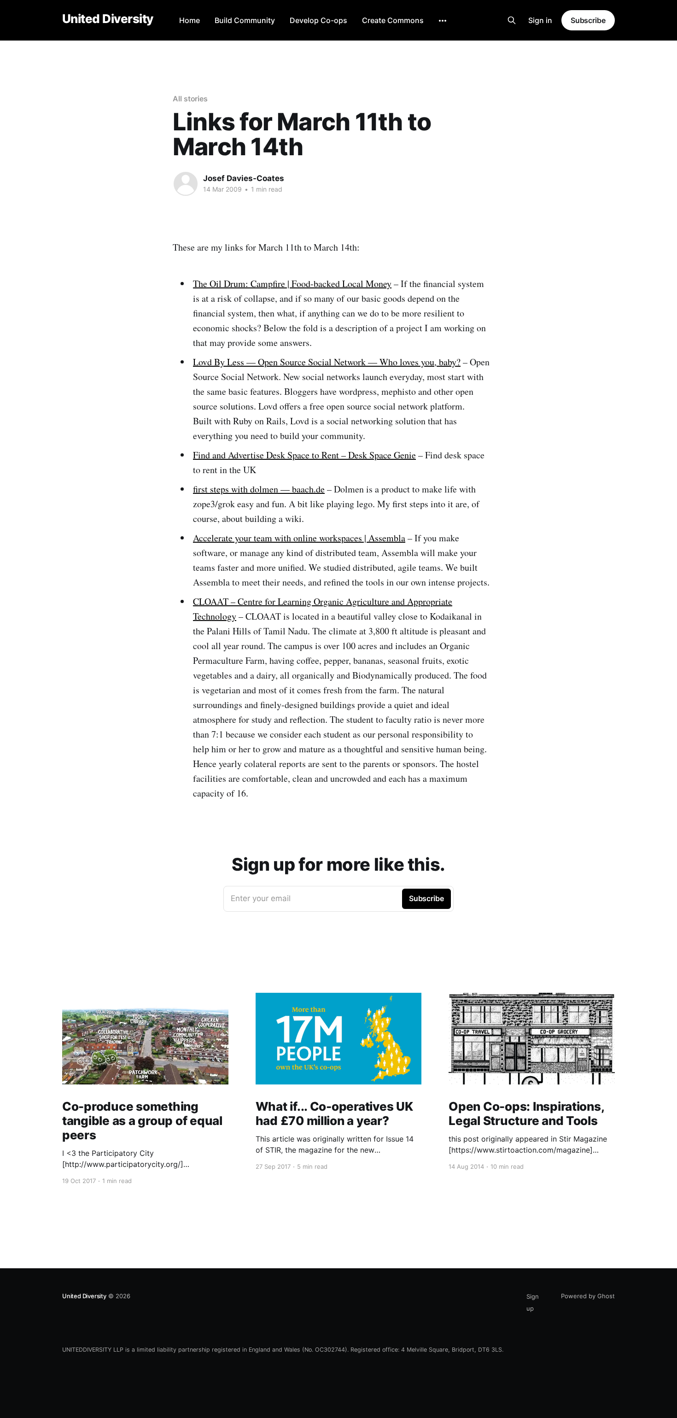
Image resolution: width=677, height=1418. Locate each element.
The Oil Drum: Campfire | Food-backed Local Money (292, 283)
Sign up (532, 1302)
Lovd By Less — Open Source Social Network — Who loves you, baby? (327, 362)
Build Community (245, 20)
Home (189, 20)
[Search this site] (511, 20)
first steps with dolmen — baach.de (259, 489)
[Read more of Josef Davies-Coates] (185, 184)
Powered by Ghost (588, 1296)
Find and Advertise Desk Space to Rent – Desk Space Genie (304, 455)
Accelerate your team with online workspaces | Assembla (299, 538)
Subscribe (588, 20)
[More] (442, 21)
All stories (190, 98)
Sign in (540, 20)
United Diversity (107, 19)
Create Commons (393, 20)
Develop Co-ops (318, 20)
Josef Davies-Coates (243, 178)
